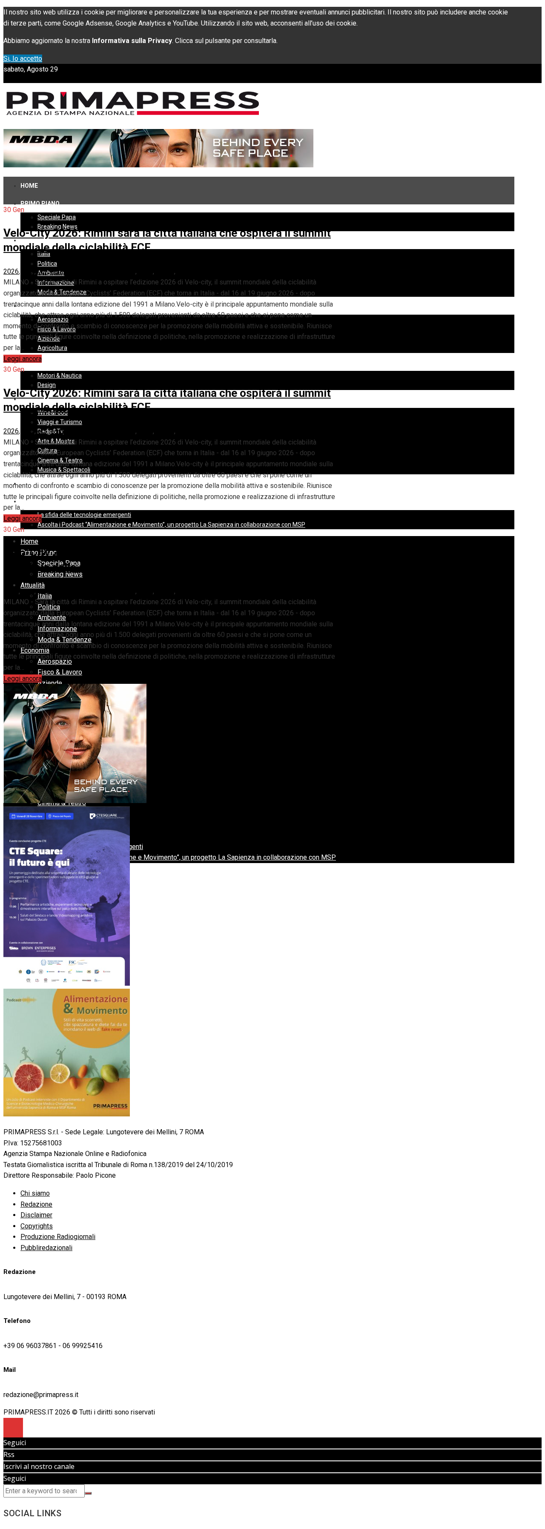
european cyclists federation (92, 271)
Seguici (14, 1442)
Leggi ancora (22, 359)
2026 (11, 271)
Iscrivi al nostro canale (39, 1466)
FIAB (145, 271)
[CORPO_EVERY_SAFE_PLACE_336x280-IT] (74, 801)
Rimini (165, 271)
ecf (42, 271)
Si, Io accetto (22, 59)
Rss (8, 1454)
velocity (189, 271)
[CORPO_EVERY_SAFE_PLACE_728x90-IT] (158, 165)
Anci (28, 271)
